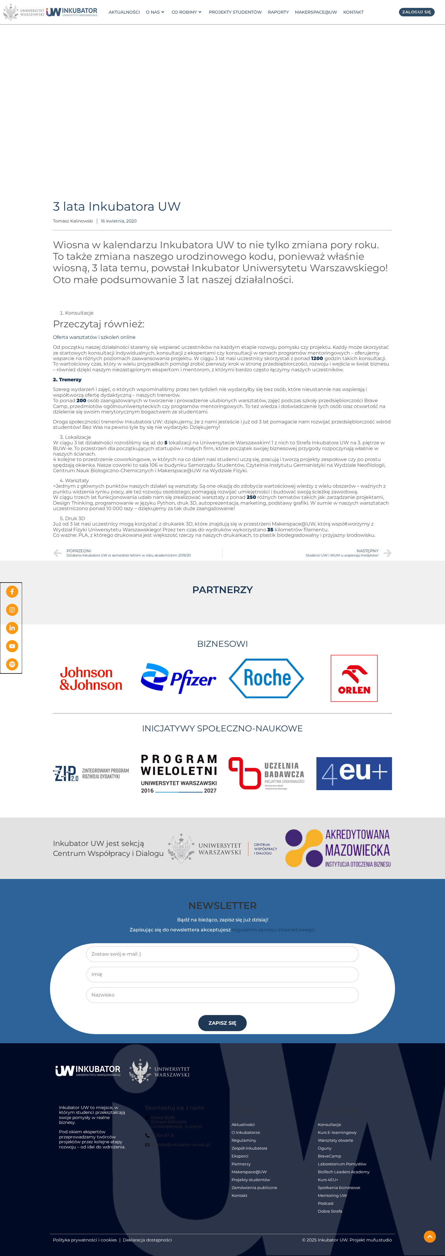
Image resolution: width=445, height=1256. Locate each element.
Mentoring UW (332, 1195)
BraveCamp (329, 1156)
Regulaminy (244, 1140)
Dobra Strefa (330, 1211)
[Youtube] (12, 646)
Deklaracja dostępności (147, 1240)
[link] (71, 12)
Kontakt (353, 12)
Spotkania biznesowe (339, 1187)
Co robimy (184, 12)
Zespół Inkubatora (249, 1148)
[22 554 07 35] (160, 1138)
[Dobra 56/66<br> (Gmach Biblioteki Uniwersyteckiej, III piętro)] (179, 1125)
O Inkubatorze (246, 1132)
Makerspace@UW (316, 12)
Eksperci (240, 1156)
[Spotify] (12, 664)
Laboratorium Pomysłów (342, 1164)
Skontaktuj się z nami (174, 1107)
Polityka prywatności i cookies (85, 1240)
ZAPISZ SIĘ (222, 1023)
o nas (153, 12)
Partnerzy (241, 1164)
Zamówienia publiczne (254, 1187)
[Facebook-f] (12, 592)
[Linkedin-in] (12, 628)
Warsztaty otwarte (335, 1140)
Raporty (278, 12)
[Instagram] (12, 610)
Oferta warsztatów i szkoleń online (94, 337)
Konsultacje (329, 1124)
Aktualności (124, 12)
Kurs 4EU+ (328, 1180)
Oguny (324, 1148)
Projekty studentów (235, 12)
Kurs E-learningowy (337, 1132)
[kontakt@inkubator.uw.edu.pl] (178, 1147)
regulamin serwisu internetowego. (273, 930)
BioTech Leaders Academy (344, 1172)
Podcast (326, 1203)
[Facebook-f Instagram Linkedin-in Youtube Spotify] (11, 628)
